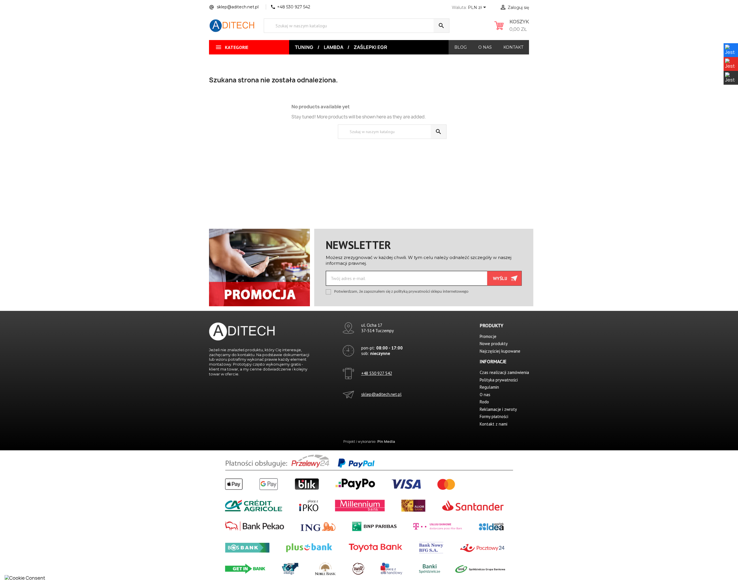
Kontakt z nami (493, 424)
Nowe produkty (494, 343)
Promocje (488, 336)
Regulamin (489, 387)
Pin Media (386, 441)
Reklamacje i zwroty (498, 409)
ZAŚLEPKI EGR (370, 47)
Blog (460, 47)
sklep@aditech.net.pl (381, 394)
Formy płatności (494, 416)
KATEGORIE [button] (231, 47)
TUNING (304, 47)
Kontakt (513, 47)
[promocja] (259, 267)
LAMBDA (333, 47)
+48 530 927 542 (376, 373)
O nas (485, 47)
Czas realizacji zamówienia (504, 372)
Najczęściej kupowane (500, 351)
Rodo (484, 402)
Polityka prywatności (499, 380)
